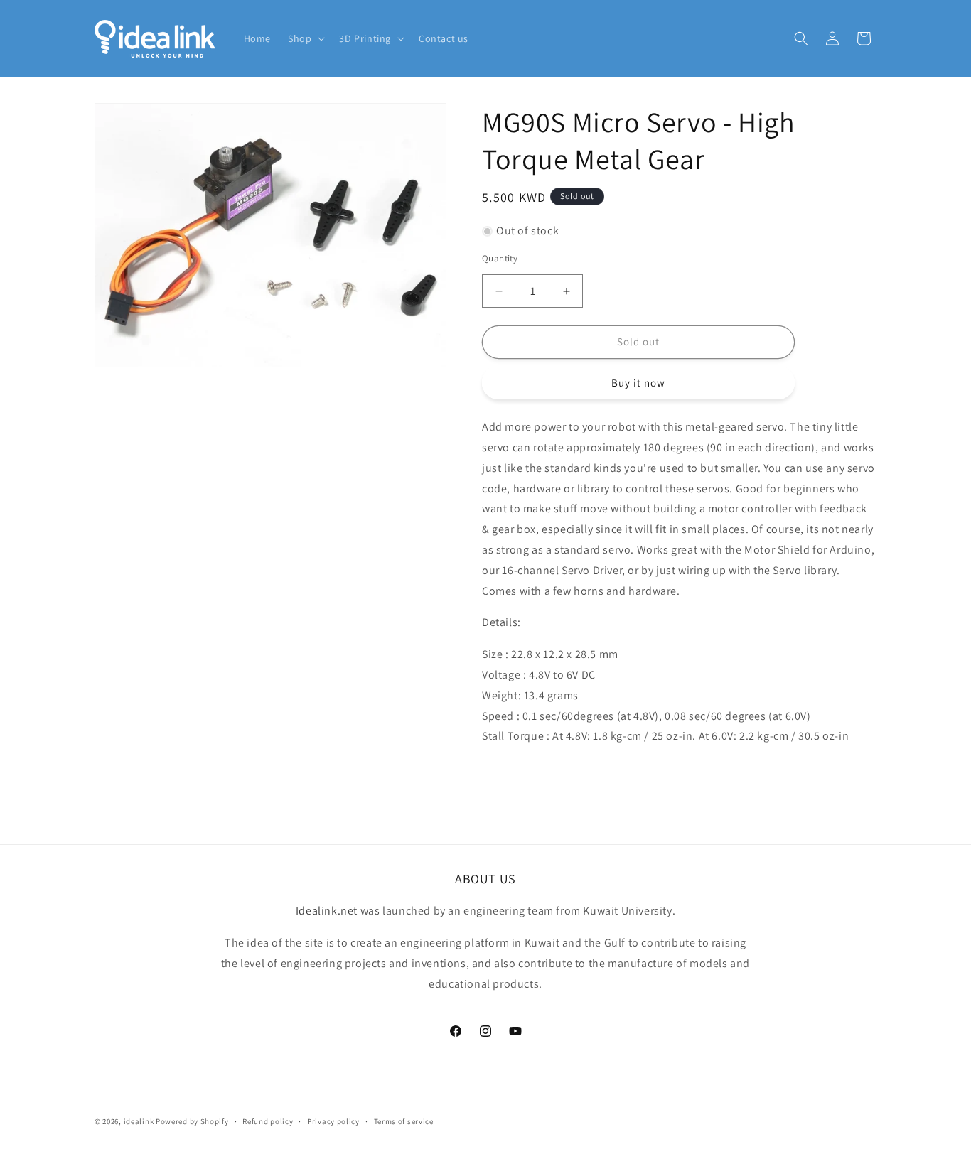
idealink (139, 1121)
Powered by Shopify (192, 1121)
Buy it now (638, 382)
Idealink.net (328, 911)
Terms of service (404, 1121)
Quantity (499, 259)
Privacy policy (333, 1121)
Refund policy (267, 1121)
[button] (305, 38)
